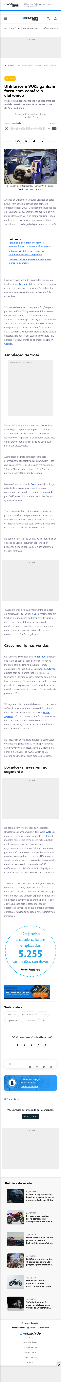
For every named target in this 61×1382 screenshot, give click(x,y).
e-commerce (27, 1014)
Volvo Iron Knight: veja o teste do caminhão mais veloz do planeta (26, 253)
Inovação (11, 65)
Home (4, 65)
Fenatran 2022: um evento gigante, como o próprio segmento (30, 261)
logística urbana (14, 1021)
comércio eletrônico (43, 492)
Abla (48, 831)
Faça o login (30, 1116)
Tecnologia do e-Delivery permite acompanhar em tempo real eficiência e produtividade (29, 244)
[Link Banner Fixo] (30, 992)
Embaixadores (30, 1347)
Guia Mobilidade (30, 1342)
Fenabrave (40, 656)
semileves (49, 668)
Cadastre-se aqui (29, 1086)
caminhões (11, 1014)
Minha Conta (30, 1352)
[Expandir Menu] (6, 18)
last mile (24, 284)
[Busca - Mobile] (48, 18)
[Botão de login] (55, 18)
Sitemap (30, 1362)
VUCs (35, 613)
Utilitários (31, 1021)
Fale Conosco (31, 1357)
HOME (5, 28)
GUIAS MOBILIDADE (31, 28)
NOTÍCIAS (15, 28)
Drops (33, 484)
